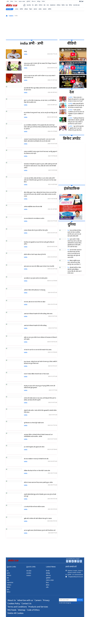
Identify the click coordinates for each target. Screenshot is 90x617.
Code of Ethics (33, 609)
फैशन (16, 1)
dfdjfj (25, 51)
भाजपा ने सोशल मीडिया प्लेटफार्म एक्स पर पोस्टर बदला (36, 374)
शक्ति (8, 1)
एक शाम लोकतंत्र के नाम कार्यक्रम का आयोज (34, 218)
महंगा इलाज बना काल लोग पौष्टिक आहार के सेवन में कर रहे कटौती (39, 266)
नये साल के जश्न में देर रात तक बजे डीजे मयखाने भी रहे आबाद (37, 350)
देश (8, 571)
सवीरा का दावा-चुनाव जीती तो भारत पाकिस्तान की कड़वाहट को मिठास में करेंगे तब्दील (40, 338)
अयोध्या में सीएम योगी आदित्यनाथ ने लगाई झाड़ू (34, 290)
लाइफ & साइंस (22, 1)
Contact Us (26, 602)
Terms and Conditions (17, 605)
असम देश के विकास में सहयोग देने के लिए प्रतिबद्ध (35, 326)
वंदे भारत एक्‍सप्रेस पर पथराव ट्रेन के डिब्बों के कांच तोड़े (36, 459)
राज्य (8, 580)
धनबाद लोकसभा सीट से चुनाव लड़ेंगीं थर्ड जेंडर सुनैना (36, 230)
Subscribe (80, 600)
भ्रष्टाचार (35, 9)
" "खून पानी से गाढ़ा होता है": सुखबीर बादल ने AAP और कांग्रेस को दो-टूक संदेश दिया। (76, 128)
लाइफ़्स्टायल (10, 583)
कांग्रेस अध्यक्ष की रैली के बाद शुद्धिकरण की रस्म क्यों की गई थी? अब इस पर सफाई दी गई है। (76, 105)
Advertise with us (25, 599)
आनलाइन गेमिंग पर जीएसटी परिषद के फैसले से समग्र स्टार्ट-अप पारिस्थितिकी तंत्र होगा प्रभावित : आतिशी (38, 436)
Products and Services (38, 605)
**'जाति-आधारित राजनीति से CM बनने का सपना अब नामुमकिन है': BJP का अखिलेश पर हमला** (76, 113)
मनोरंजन (9, 575)
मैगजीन (43, 1)
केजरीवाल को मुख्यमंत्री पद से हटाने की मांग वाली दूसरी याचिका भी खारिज (39, 243)
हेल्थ (8, 590)
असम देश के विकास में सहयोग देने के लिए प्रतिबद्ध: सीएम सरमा (38, 314)
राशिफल (9, 585)
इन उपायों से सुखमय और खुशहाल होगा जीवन (34, 447)
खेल (8, 578)
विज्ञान (30, 9)
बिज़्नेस (8, 587)
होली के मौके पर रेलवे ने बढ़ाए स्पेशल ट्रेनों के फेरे (35, 254)
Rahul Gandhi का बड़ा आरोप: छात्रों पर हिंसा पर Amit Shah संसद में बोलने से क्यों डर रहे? (39, 77)
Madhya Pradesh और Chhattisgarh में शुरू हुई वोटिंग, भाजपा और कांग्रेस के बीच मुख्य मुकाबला (39, 387)
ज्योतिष (21, 9)
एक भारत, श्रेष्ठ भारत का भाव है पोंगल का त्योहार (34, 302)
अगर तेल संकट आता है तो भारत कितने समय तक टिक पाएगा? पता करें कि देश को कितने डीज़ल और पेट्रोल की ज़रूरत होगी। (74, 253)
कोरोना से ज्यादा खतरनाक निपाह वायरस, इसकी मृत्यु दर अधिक (38, 482)
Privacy (46, 599)
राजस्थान (28, 575)
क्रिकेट (11, 1)
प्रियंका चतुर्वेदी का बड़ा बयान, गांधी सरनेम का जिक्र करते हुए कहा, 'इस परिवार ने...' (74, 262)
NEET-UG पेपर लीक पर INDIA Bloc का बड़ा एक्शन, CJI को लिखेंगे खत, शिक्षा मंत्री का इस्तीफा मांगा (40, 101)
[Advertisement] (45, 28)
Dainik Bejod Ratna (76, 603)
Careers (38, 599)
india (25, 54)
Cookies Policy (14, 602)
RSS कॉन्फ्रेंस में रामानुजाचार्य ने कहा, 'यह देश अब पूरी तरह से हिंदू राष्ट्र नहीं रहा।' (40, 114)
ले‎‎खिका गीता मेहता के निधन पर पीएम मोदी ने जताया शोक (37, 471)
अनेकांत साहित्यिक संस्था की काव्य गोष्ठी (33, 207)
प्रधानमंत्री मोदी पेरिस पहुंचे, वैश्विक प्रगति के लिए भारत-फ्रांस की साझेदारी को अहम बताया (40, 89)
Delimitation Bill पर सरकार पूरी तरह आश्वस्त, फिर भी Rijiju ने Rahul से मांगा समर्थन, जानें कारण (40, 64)
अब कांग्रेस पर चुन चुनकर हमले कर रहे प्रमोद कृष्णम (35, 278)
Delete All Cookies (15, 612)
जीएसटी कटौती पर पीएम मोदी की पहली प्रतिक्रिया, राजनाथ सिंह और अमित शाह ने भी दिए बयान (74, 270)
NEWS (11, 16)
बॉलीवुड (38, 1)
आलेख (40, 9)
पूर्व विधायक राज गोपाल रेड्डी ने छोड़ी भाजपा (34, 423)
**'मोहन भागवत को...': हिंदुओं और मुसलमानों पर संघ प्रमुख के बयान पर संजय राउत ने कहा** (76, 99)
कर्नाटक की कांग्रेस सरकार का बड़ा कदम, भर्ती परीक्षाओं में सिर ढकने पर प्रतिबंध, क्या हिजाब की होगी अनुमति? (40, 399)
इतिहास (26, 9)
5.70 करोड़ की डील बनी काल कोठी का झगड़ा (34, 507)
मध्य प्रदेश (29, 5)
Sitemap (21, 609)
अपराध (16, 9)
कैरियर (8, 592)
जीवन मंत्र (33, 1)
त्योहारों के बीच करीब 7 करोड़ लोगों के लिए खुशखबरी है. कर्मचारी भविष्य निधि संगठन (40, 411)
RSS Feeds (12, 609)
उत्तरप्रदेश (28, 573)
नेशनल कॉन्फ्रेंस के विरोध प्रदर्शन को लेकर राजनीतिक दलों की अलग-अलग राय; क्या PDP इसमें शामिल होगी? (74, 233)
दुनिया (8, 573)
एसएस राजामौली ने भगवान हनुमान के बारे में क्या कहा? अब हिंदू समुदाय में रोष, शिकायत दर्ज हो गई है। (40, 153)
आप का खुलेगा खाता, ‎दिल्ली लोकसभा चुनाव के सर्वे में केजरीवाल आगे (39, 530)
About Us (12, 599)
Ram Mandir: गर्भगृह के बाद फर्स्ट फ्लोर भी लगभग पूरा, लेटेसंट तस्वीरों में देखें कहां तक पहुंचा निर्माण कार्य (40, 363)
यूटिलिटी (28, 1)
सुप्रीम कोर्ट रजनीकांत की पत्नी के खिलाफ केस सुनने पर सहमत (38, 518)
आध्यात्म (44, 9)
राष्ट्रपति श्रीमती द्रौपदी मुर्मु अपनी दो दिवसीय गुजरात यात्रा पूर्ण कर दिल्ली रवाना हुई (40, 495)
